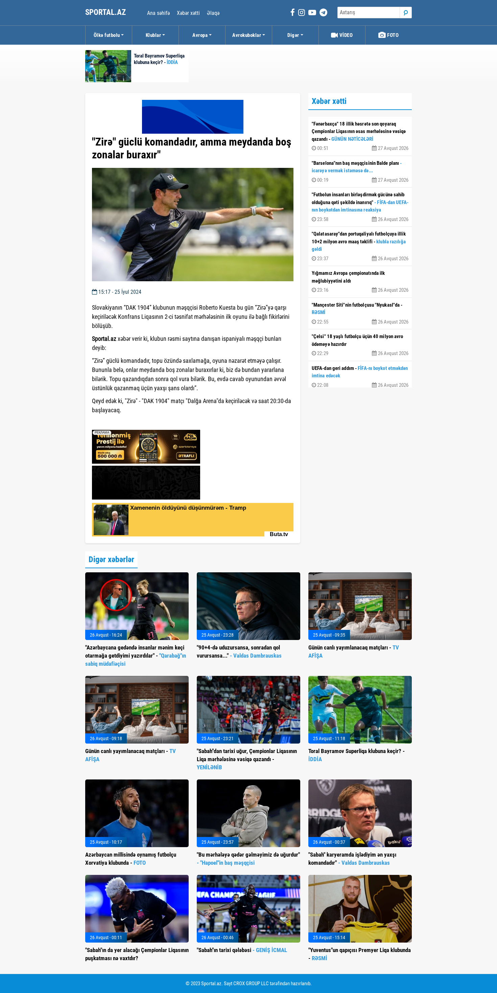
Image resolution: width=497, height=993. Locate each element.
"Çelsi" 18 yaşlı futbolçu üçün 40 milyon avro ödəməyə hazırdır (360, 344)
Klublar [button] (153, 35)
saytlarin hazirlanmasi (119, 422)
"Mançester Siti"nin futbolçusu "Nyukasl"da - (360, 313)
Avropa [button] (200, 35)
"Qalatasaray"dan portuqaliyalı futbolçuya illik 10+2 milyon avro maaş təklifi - (360, 246)
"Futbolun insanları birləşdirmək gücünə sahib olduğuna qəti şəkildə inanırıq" (360, 207)
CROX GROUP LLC (251, 983)
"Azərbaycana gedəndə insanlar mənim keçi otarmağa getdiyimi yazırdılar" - (135, 655)
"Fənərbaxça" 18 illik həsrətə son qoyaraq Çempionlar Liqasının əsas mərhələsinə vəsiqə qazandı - (360, 136)
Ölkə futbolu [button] (107, 35)
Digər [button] (293, 35)
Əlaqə (213, 13)
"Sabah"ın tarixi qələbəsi (242, 950)
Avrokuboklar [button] (246, 35)
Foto (392, 35)
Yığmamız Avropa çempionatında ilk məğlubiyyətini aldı (360, 281)
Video (345, 35)
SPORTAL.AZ (106, 12)
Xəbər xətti (188, 13)
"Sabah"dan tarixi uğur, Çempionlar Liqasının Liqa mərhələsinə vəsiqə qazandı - (247, 759)
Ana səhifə (158, 13)
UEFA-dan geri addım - (360, 376)
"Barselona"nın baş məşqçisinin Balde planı (360, 171)
